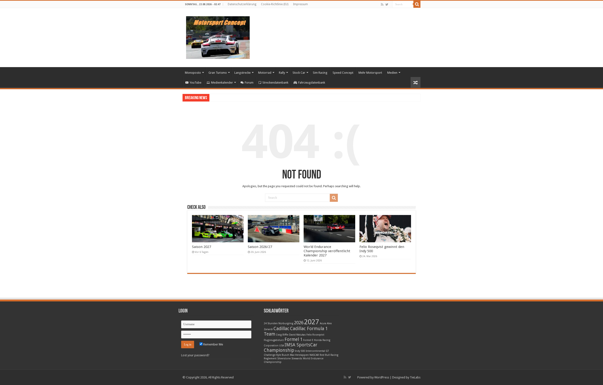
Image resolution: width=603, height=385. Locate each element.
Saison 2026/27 (260, 247)
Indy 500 (300, 351)
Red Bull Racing (329, 355)
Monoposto (193, 72)
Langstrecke (242, 72)
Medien (392, 72)
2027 (311, 322)
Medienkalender (222, 82)
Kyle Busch (282, 355)
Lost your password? (195, 355)
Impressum (300, 4)
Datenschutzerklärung (242, 4)
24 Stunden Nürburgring (278, 323)
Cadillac (281, 328)
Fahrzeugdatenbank (311, 82)
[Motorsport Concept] (218, 36)
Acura (323, 323)
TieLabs (415, 377)
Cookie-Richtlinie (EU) (274, 4)
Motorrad (264, 72)
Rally (282, 72)
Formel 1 (293, 339)
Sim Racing (320, 72)
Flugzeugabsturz (274, 340)
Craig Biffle (282, 334)
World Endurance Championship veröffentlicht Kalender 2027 (327, 251)
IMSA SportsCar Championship (290, 347)
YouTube (195, 82)
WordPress (381, 377)
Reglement (270, 358)
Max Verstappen (299, 355)
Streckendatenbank (275, 82)
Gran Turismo (217, 72)
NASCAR (314, 355)
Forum (249, 82)
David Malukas (297, 334)
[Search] (416, 4)
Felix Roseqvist (315, 334)
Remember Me (213, 344)
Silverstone (284, 358)
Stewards (296, 358)
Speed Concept (343, 72)
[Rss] (382, 4)
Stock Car (299, 72)
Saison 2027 (201, 247)
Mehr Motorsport (370, 72)
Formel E (308, 340)
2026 (298, 322)
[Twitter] (387, 4)
